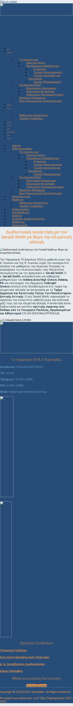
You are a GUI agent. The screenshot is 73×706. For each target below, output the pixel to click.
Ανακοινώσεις (9, 122)
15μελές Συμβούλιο (31, 118)
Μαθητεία (8, 135)
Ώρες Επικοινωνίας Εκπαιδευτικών (40, 101)
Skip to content (8, 1)
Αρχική (8, 49)
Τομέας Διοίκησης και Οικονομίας (44, 77)
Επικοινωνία (9, 138)
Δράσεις (8, 128)
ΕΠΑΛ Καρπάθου (9, 52)
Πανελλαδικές (9, 125)
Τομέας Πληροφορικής (47, 81)
